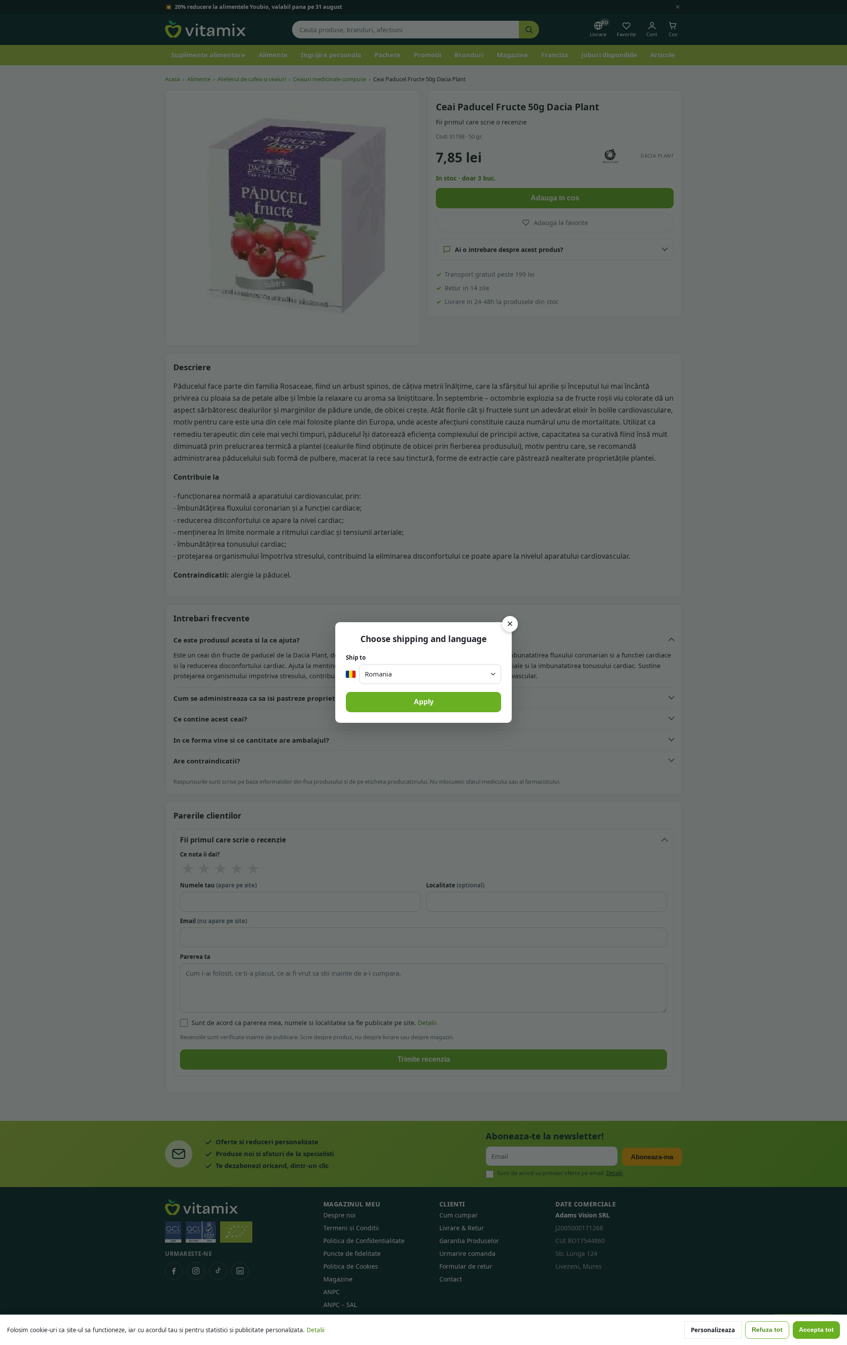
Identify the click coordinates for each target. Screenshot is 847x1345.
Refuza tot (767, 1329)
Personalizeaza (713, 1330)
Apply (424, 702)
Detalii (315, 1330)
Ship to (356, 657)
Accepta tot (816, 1329)
